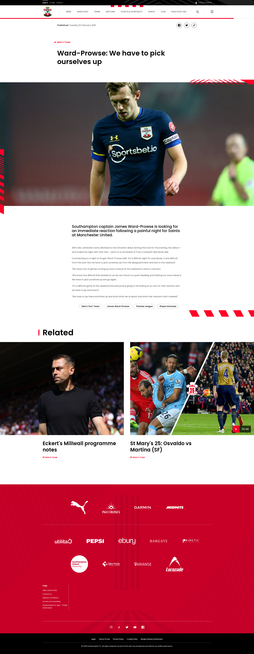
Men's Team (63, 42)
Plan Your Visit (179, 11)
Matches (110, 11)
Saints (45, 3)
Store (52, 3)
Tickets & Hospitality (131, 11)
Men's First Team (91, 306)
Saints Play (82, 11)
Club (163, 11)
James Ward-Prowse (118, 306)
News (68, 11)
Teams (97, 11)
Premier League (144, 306)
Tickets (59, 3)
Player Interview (168, 306)
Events (151, 11)
